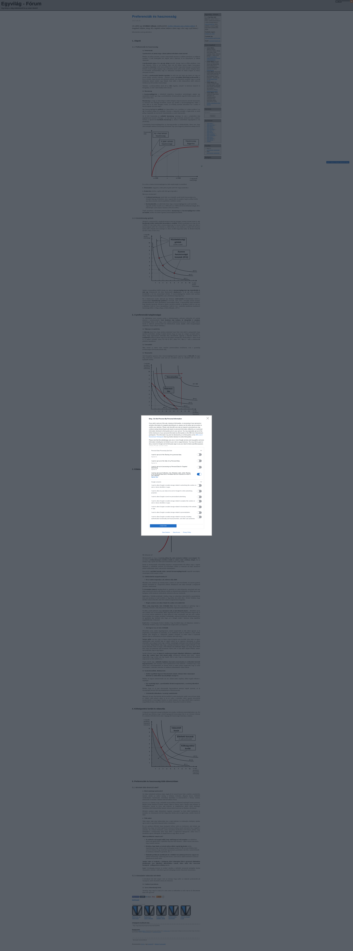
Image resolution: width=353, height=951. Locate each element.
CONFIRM (163, 526)
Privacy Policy (187, 532)
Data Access (176, 532)
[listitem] (176, 451)
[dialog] (176, 475)
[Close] (208, 419)
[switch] (199, 454)
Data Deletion (166, 532)
